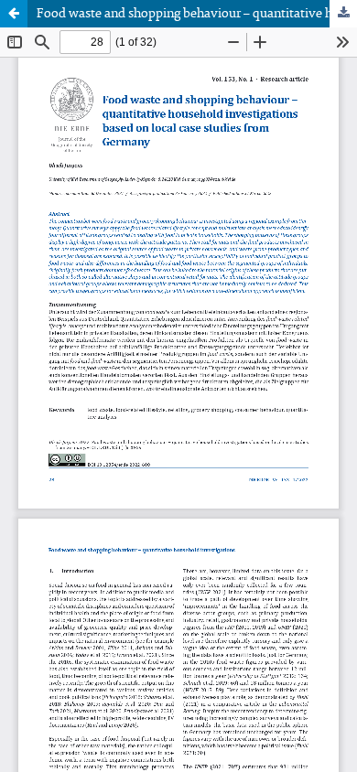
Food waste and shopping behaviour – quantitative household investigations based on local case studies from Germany (197, 13)
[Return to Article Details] (13, 13)
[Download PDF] (343, 13)
